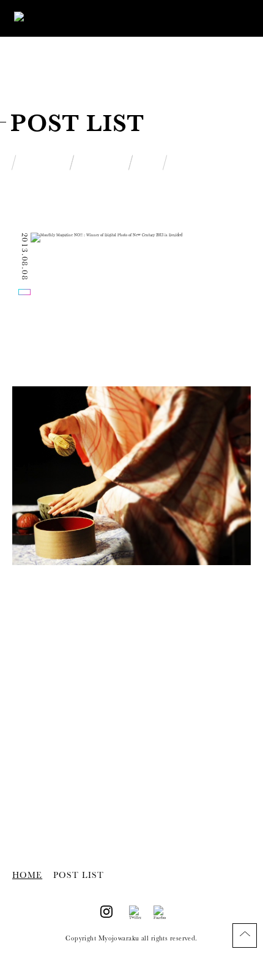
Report (102, 164)
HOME (27, 875)
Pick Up (43, 164)
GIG (148, 164)
